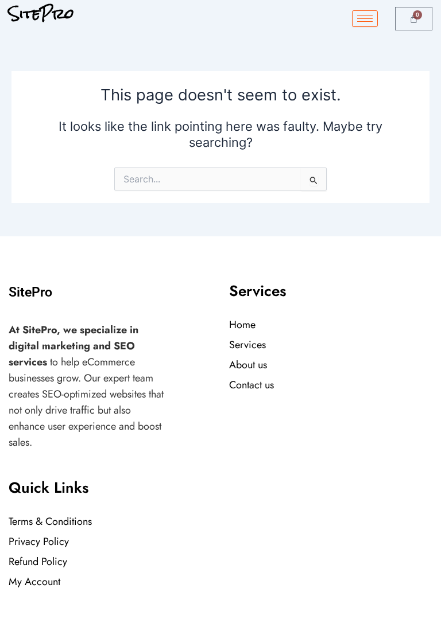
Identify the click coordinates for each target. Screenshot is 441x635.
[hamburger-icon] (365, 18)
